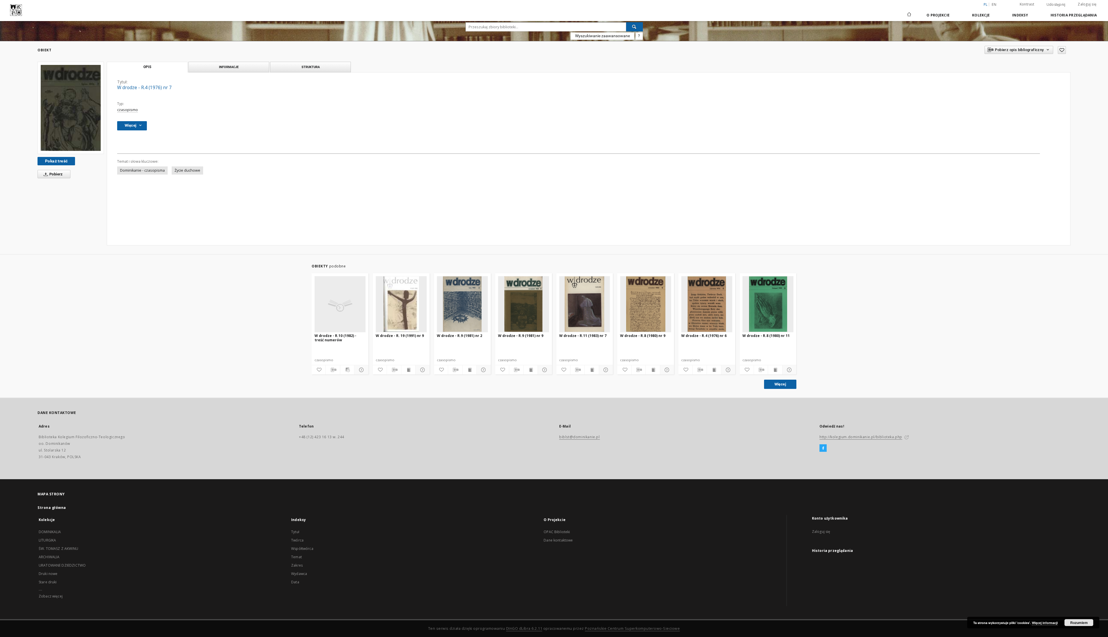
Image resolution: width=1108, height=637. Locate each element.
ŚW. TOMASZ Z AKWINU (58, 548)
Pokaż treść (56, 161)
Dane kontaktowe (558, 540)
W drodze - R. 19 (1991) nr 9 (400, 335)
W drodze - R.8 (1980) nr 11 (766, 335)
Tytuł (295, 531)
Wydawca (299, 573)
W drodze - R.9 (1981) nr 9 (520, 335)
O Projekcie (938, 15)
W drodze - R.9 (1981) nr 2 (459, 335)
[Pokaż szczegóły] (360, 370)
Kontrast (1027, 4)
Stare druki (48, 582)
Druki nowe (48, 573)
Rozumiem (1079, 622)
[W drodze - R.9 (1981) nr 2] (462, 304)
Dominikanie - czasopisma (142, 170)
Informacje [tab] (229, 67)
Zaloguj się (1087, 4)
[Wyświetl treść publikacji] (408, 370)
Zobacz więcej (51, 596)
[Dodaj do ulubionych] (1062, 50)
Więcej (780, 384)
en (994, 4)
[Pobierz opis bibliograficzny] (333, 370)
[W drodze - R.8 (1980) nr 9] (645, 304)
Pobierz (55, 174)
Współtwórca (302, 548)
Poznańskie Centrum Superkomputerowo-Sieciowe (632, 628)
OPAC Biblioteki (557, 531)
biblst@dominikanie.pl (579, 436)
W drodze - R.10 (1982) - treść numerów (335, 337)
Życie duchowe (187, 170)
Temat (296, 556)
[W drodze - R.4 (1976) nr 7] (71, 108)
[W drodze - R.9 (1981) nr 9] (523, 304)
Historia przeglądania (1074, 15)
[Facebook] (823, 448)
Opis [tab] (147, 67)
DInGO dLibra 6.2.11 (524, 628)
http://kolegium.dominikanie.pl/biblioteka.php (860, 436)
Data (295, 582)
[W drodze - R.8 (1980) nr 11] (768, 304)
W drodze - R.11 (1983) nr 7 (583, 335)
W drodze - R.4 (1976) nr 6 (704, 335)
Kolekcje (981, 15)
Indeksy (1020, 15)
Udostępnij (1056, 4)
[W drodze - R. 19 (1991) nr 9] (401, 304)
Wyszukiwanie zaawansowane (602, 35)
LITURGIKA (47, 540)
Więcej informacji (1045, 623)
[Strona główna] (908, 15)
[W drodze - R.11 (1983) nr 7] (584, 304)
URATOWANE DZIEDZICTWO (62, 565)
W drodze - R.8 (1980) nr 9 (642, 335)
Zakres (297, 565)
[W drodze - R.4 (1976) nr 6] (707, 304)
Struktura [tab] (311, 67)
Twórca (297, 540)
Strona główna (52, 507)
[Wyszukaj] (634, 26)
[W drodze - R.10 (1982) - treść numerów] (340, 304)
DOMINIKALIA (50, 531)
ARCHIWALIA (49, 556)
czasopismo (127, 109)
